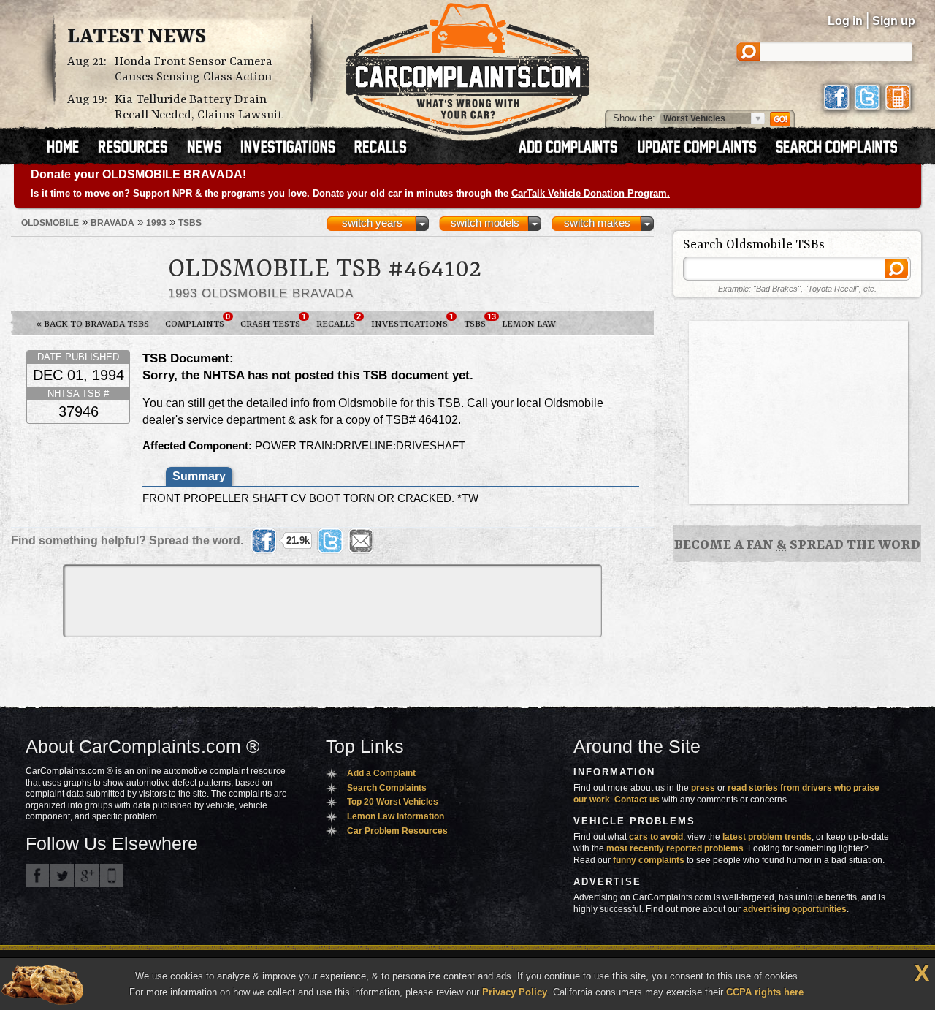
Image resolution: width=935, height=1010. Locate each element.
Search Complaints (387, 788)
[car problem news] (210, 148)
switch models (485, 223)
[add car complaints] (574, 148)
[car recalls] (381, 148)
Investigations (412, 321)
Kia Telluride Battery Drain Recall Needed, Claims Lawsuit (199, 107)
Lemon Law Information (395, 816)
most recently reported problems (675, 848)
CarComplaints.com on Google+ (87, 875)
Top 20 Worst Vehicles (392, 802)
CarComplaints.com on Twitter (62, 875)
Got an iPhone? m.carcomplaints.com (111, 875)
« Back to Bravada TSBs (92, 324)
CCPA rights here (765, 992)
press (703, 788)
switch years (372, 223)
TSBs (479, 321)
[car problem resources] (139, 148)
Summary (199, 476)
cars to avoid (656, 837)
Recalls (338, 321)
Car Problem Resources (397, 831)
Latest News (136, 37)
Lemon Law (529, 324)
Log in (845, 21)
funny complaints (648, 860)
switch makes (597, 223)
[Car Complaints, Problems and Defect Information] (467, 65)
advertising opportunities (795, 909)
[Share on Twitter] (330, 541)
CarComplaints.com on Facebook (37, 875)
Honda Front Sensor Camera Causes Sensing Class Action (193, 69)
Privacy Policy (514, 992)
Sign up (893, 21)
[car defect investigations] (294, 148)
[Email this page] (361, 541)
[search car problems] (843, 148)
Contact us (637, 799)
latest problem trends (767, 837)
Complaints (197, 321)
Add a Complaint (381, 773)
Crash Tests (273, 321)
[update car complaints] (703, 148)
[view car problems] (69, 148)
